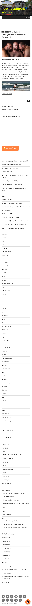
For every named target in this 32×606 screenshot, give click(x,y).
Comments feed (6, 417)
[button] (25, 17)
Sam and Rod (6, 369)
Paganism (5, 337)
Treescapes (5, 582)
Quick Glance (6, 555)
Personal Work (6, 537)
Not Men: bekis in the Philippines (11, 181)
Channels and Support (8, 458)
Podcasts (4, 351)
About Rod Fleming (7, 430)
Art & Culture (5, 248)
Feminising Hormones (8, 480)
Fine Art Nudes (6, 483)
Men (3, 322)
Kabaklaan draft (6, 514)
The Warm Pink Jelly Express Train (12, 203)
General (4, 287)
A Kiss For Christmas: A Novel (10, 217)
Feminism (5, 273)
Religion (4, 365)
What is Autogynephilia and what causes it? (15, 161)
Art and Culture (6, 437)
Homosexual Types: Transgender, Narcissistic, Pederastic (14, 34)
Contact (4, 465)
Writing (4, 401)
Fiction (4, 276)
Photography (6, 347)
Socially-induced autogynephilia (11, 164)
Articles (4, 441)
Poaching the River (7, 199)
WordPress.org (6, 421)
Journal (4, 312)
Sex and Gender (6, 383)
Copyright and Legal (8, 469)
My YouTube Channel (8, 534)
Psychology (5, 361)
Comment (5, 266)
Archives (4, 434)
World (3, 397)
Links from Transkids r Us (10, 521)
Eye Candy (5, 269)
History (4, 294)
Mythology (5, 330)
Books (3, 259)
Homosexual (5, 298)
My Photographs (7, 326)
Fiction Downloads (8, 496)
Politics (4, 354)
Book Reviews (6, 255)
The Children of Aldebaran (9, 214)
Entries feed (5, 414)
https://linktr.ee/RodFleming (10, 109)
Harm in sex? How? (7, 171)
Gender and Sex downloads (11, 500)
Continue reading (7, 94)
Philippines (5, 344)
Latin (3, 319)
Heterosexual (6, 291)
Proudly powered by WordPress (12, 603)
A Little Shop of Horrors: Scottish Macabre (14, 224)
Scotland (4, 376)
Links (3, 518)
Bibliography (5, 444)
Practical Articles (7, 358)
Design (4, 473)
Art (3, 241)
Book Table (5, 448)
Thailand (4, 390)
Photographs (6, 541)
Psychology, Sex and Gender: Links (13, 524)
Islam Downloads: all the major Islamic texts (16, 503)
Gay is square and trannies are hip (12, 184)
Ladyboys (5, 315)
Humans (4, 305)
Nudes (3, 333)
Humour (4, 308)
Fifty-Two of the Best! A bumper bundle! (14, 228)
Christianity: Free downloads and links (14, 493)
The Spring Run (6, 210)
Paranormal (5, 340)
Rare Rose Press (6, 559)
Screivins (4, 379)
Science (4, 372)
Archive (4, 237)
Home (3, 511)
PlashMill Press (6, 548)
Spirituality (5, 386)
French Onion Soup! (7, 283)
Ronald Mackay (6, 566)
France (4, 280)
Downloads (5, 476)
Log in (3, 410)
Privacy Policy (6, 552)
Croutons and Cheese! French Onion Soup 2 (15, 221)
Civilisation (5, 262)
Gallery (4, 507)
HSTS (3, 301)
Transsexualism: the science (10, 168)
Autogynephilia (6, 251)
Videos (4, 393)
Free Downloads (6, 490)
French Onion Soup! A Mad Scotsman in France (16, 207)
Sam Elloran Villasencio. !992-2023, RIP (14, 569)
